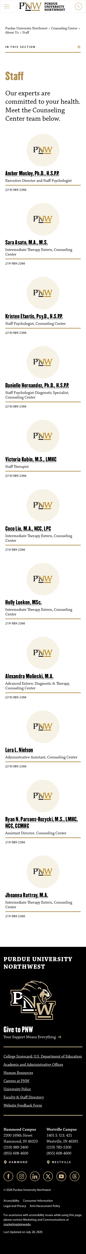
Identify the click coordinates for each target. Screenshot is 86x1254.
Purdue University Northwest (38, 963)
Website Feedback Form (23, 1105)
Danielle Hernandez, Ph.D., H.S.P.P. (37, 385)
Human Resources (18, 1072)
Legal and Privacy (15, 1206)
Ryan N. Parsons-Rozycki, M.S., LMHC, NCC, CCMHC (41, 822)
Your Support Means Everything (30, 1037)
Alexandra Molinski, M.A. (29, 676)
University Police (17, 1089)
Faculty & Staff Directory (24, 1097)
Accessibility (11, 1201)
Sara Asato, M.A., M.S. (26, 242)
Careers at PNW (16, 1081)
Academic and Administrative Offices (33, 1064)
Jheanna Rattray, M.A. (26, 895)
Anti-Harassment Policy (45, 1206)
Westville (61, 1162)
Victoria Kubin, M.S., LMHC (31, 459)
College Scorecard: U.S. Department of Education (43, 1056)
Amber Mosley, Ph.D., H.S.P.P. (32, 173)
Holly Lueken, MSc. (23, 602)
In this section (20, 47)
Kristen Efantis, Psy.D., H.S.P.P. (34, 316)
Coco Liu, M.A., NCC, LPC (28, 528)
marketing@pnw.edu (17, 1224)
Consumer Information (38, 1201)
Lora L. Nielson (19, 750)
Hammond (18, 1162)
